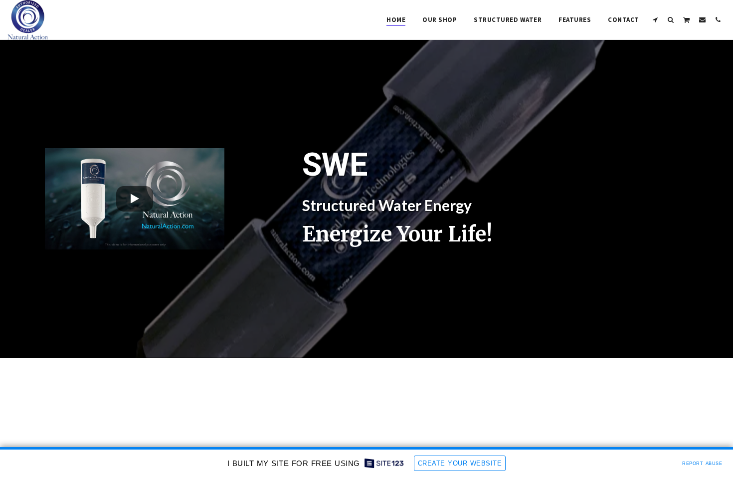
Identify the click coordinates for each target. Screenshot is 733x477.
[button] (655, 19)
